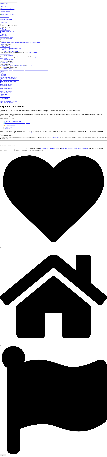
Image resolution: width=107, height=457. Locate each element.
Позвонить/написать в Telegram (8, 32)
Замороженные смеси (6, 82)
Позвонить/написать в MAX (8, 31)
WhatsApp (4, 62)
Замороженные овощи (6, 85)
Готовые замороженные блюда (8, 78)
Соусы (1, 95)
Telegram (10, 62)
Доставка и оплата (24, 42)
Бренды (12, 42)
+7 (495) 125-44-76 (5, 28)
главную (21, 111)
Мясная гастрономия (5, 92)
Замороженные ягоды (6, 84)
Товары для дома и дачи (6, 102)
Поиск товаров (6, 25)
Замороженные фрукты (6, 87)
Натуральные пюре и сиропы (8, 90)
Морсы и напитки (5, 97)
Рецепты (16, 42)
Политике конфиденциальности (39, 132)
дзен (23, 65)
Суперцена (3, 42)
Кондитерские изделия (6, 91)
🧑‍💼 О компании (7, 127)
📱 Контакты (6, 128)
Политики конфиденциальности (49, 148)
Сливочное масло (4, 98)
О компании (32, 42)
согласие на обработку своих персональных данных (75, 148)
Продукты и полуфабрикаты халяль (9, 80)
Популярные (3, 73)
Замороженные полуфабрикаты (8, 77)
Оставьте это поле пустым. (96, 148)
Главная (2, 44)
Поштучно (3, 74)
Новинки (2, 71)
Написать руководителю (6, 37)
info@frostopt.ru (4, 35)
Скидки (8, 42)
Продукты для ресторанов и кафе (9, 99)
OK (20, 65)
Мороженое (3, 75)
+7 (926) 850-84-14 (5, 30)
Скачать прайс (44, 70)
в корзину (2, 38)
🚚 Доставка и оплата (9, 125)
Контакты (37, 42)
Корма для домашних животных (8, 101)
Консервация (3, 94)
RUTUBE (29, 65)
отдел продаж (55, 137)
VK (16, 65)
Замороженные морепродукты (8, 81)
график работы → (33, 52)
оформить (10, 38)
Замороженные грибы (6, 88)
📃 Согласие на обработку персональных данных (16, 123)
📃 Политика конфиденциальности (12, 121)
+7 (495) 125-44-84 (5, 34)
